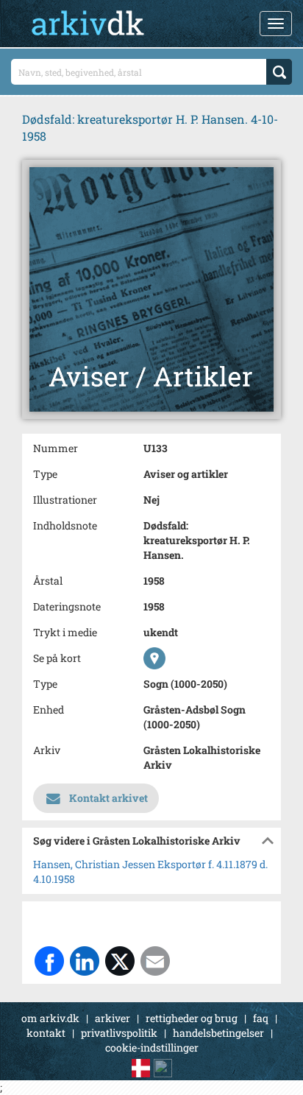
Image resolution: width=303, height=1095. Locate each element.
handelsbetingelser (218, 1033)
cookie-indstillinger (152, 1047)
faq (260, 1018)
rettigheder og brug (192, 1018)
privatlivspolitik (119, 1033)
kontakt (45, 1033)
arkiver (112, 1018)
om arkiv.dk (50, 1018)
